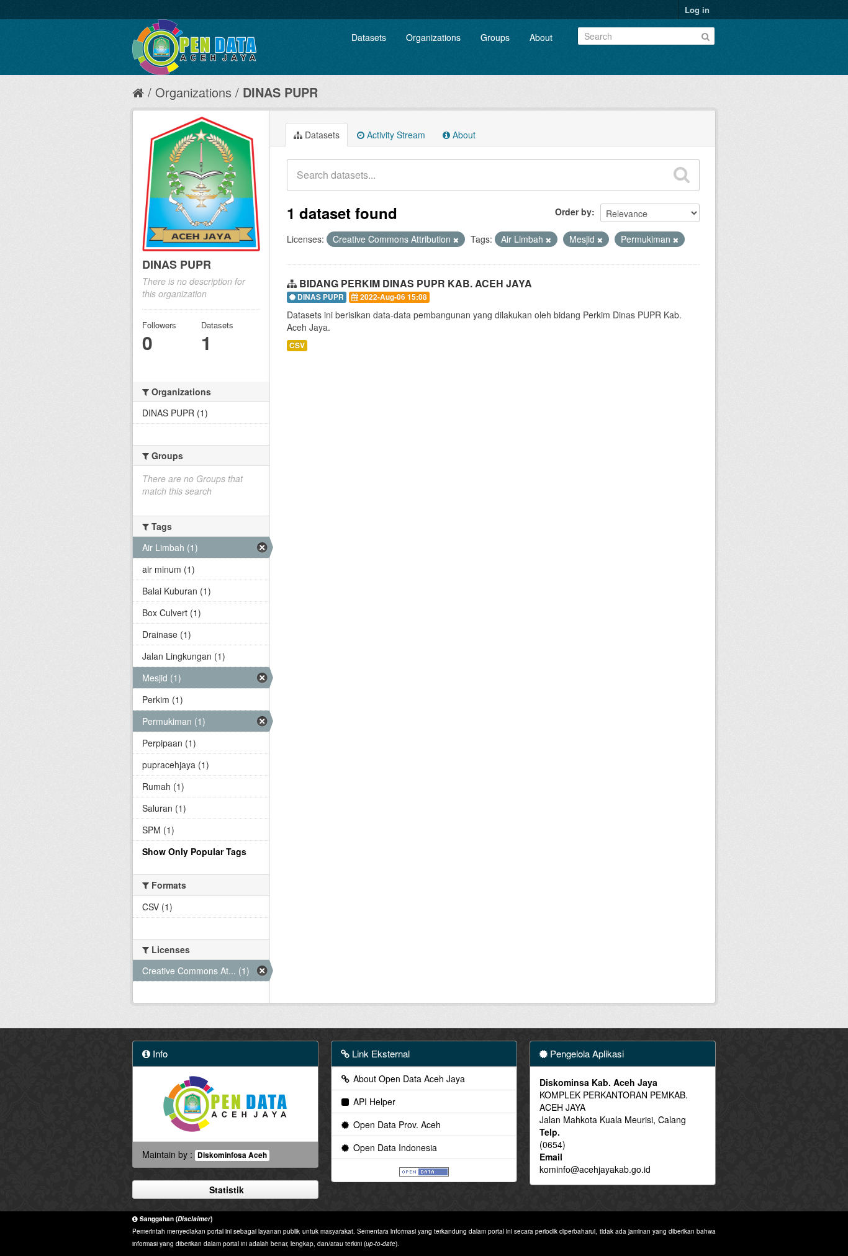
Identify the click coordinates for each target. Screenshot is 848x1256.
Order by (573, 211)
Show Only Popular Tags (194, 851)
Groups (495, 37)
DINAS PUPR (280, 92)
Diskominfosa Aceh (232, 1155)
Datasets (368, 37)
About (541, 37)
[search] (681, 175)
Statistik (225, 1189)
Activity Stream (394, 134)
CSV (297, 345)
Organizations (433, 37)
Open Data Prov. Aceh (396, 1124)
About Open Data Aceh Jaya (408, 1078)
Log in (697, 10)
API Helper (373, 1101)
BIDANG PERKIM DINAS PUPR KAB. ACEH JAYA (415, 283)
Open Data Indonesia (394, 1147)
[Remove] (456, 239)
